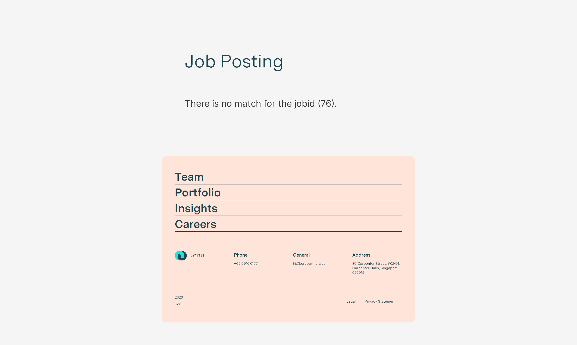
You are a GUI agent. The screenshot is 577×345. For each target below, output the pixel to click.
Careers (195, 224)
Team (189, 176)
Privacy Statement (380, 301)
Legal (351, 301)
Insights (196, 208)
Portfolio (198, 192)
